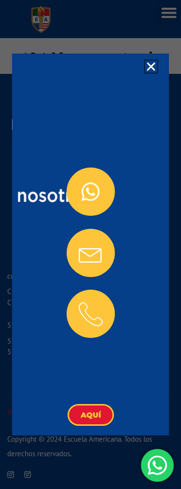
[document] (90, 244)
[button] (151, 66)
